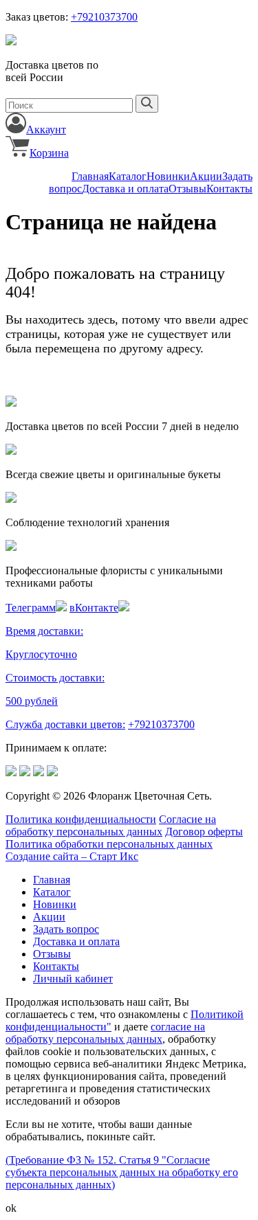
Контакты (229, 188)
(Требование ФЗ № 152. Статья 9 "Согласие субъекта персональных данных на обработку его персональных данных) (122, 1172)
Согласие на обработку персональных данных (111, 825)
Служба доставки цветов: (65, 724)
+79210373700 (104, 17)
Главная (90, 176)
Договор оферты (204, 831)
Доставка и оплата (125, 188)
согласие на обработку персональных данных (105, 1033)
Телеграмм (31, 607)
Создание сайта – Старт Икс (72, 856)
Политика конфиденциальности (81, 819)
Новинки (168, 176)
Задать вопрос (66, 929)
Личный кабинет (73, 978)
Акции (206, 176)
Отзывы (187, 188)
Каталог (128, 176)
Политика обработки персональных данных (109, 844)
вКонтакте (93, 607)
